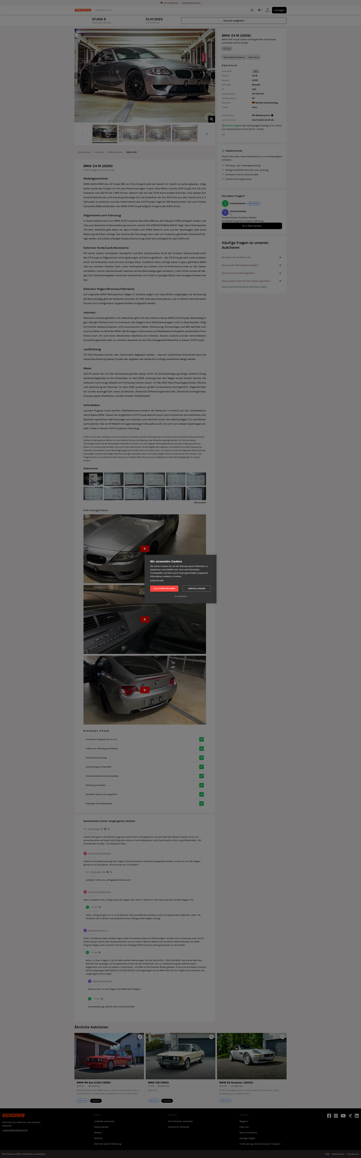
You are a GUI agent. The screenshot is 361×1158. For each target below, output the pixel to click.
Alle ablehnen (180, 596)
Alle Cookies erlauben (164, 588)
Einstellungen (196, 589)
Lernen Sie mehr (157, 580)
